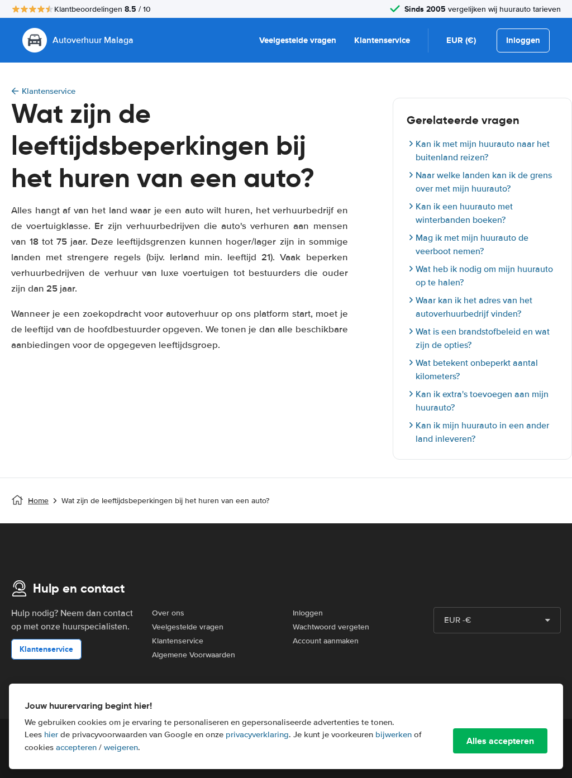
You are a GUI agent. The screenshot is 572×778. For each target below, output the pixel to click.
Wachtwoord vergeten (331, 627)
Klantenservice (382, 40)
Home (38, 500)
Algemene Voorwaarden (193, 655)
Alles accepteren (500, 740)
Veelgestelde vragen (297, 40)
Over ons (168, 613)
